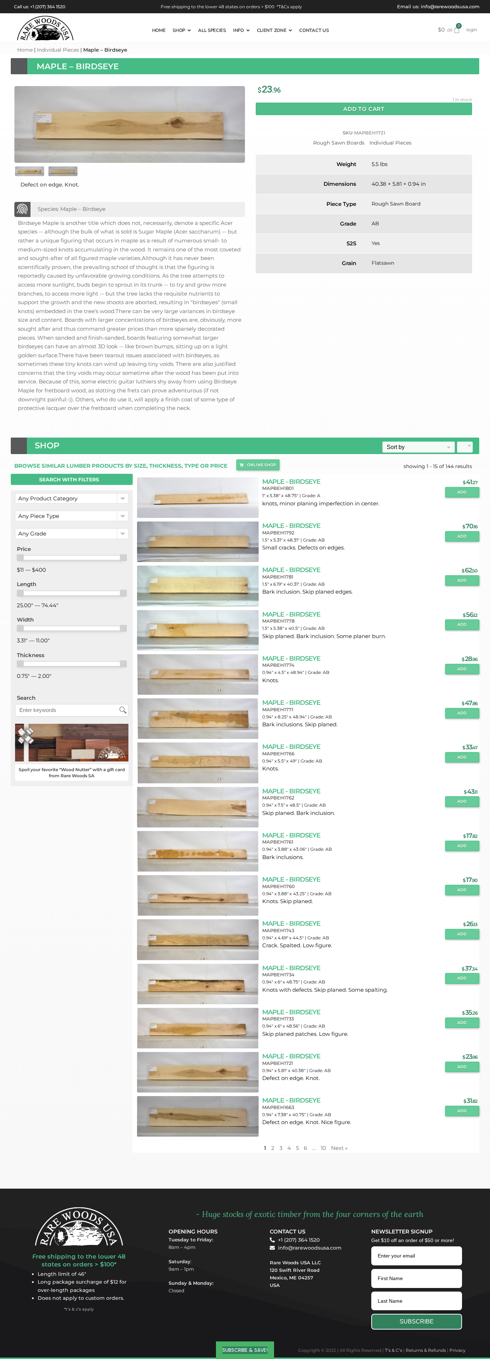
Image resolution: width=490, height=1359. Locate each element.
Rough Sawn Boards (338, 143)
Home (25, 50)
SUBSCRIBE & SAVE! (245, 1350)
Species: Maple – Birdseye (71, 209)
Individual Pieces (58, 50)
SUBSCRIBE (417, 1321)
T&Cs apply (290, 6)
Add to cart (364, 108)
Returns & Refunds (426, 1350)
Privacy (457, 1350)
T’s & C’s (393, 1350)
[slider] (20, 557)
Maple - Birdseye (291, 481)
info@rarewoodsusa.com (450, 6)
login (471, 29)
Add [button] (462, 492)
